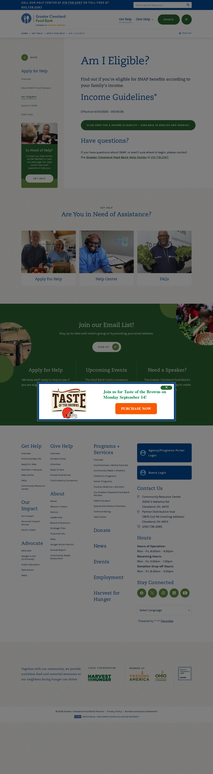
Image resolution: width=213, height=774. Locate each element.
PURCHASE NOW (136, 408)
